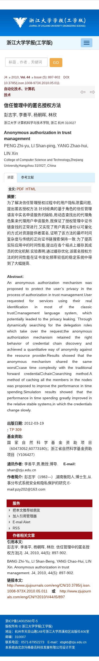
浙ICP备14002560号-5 (21, 621)
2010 (15, 77)
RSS (16, 528)
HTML (31, 189)
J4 (5, 77)
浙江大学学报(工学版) (30, 42)
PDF (20, 189)
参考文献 (27, 177)
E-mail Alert (21, 522)
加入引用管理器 (25, 516)
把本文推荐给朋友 (26, 510)
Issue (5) (40, 77)
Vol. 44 (25, 77)
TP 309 (16, 429)
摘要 (10, 177)
